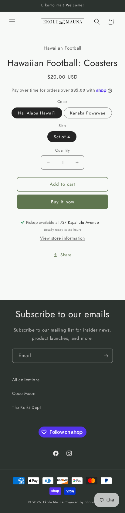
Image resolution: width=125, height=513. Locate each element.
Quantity (62, 150)
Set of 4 (62, 137)
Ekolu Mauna (53, 502)
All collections (26, 380)
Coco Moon (23, 393)
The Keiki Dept (26, 407)
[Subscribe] (106, 356)
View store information (62, 238)
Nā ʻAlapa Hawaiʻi (37, 113)
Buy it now (62, 202)
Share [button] (66, 255)
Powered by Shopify (81, 502)
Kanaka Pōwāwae (88, 113)
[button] (12, 21)
